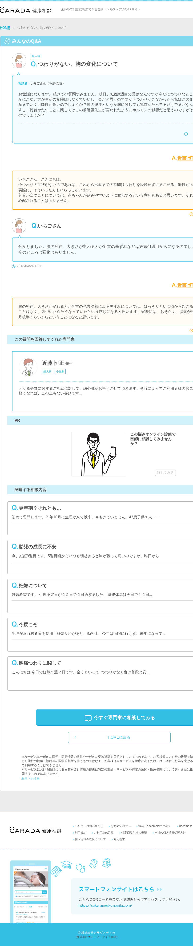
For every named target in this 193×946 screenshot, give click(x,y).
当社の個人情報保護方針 (170, 832)
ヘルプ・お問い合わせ (89, 826)
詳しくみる (165, 473)
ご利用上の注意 (104, 832)
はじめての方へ (121, 826)
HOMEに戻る (119, 737)
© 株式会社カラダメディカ (96, 932)
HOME (5, 27)
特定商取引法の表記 (134, 832)
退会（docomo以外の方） (154, 826)
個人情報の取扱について (90, 839)
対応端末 (119, 839)
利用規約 (80, 832)
